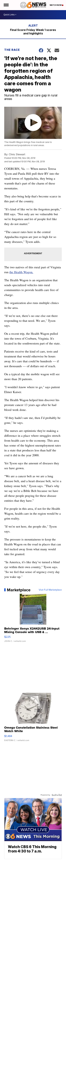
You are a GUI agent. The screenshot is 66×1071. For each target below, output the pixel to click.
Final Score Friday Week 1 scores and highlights (33, 31)
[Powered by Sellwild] (57, 795)
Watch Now (56, 5)
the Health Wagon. (21, 272)
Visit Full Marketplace (50, 590)
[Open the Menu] (6, 5)
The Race (12, 50)
